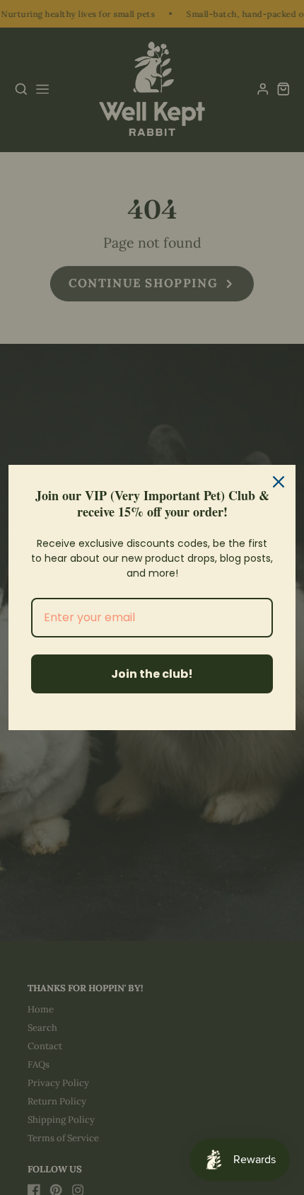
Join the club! (152, 674)
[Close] (279, 482)
